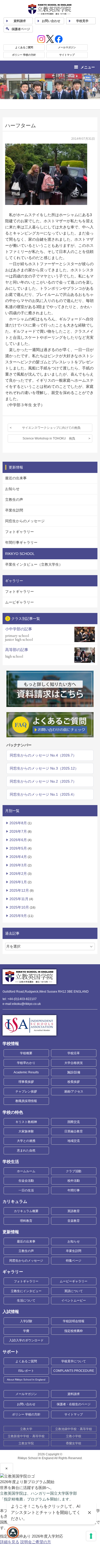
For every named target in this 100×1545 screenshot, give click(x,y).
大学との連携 (26, 1141)
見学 (82, 21)
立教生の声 (14, 499)
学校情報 (11, 1043)
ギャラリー (13, 1272)
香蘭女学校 (73, 1443)
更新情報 (11, 1232)
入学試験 (26, 1321)
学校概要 (26, 1053)
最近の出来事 (16, 478)
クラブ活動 (73, 1171)
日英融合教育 (73, 1131)
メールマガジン (67, 47)
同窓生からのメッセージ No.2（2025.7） (43, 781)
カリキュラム (15, 1201)
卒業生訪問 (14, 510)
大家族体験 (26, 1131)
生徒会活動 (26, 1180)
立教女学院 (26, 1443)
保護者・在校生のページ (74, 1404)
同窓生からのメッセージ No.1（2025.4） (43, 794)
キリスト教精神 (26, 1122)
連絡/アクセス (73, 1091)
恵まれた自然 (26, 1150)
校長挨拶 (73, 1082)
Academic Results (26, 1072)
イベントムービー (73, 1300)
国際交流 (73, 1122)
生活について (26, 1300)
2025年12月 (19, 890)
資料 (20, 21)
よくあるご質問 (24, 47)
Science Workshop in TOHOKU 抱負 (49, 438)
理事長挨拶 (26, 1082)
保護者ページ (21, 29)
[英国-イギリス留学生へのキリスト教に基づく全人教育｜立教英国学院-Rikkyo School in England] (50, 9)
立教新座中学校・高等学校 (26, 1436)
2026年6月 (18, 840)
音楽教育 (73, 1221)
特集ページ (73, 1260)
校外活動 (73, 1180)
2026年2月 (18, 874)
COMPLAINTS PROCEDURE (73, 1371)
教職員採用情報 (26, 1101)
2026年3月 (18, 865)
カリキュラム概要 (26, 1211)
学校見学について (73, 1361)
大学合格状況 (73, 1063)
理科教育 (26, 1221)
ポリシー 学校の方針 (24, 54)
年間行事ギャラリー (21, 542)
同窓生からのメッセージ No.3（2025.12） (44, 768)
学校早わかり (26, 1063)
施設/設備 (73, 1072)
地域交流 (73, 1141)
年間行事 (73, 1190)
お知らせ (12, 489)
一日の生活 (26, 1190)
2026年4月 (18, 857)
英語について (73, 1291)
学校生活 (11, 1161)
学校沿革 (73, 1053)
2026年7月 (18, 831)
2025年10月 (19, 907)
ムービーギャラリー (73, 1281)
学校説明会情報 (73, 1321)
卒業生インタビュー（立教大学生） (34, 564)
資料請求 (73, 1394)
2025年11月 (18, 899)
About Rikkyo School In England (26, 1379)
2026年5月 (18, 848)
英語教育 (73, 1211)
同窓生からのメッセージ (25, 521)
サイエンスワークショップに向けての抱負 (51, 427)
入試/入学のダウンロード (26, 1340)
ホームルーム (26, 1171)
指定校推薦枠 (73, 1331)
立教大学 (26, 1429)
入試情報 (11, 1311)
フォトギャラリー (19, 532)
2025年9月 (18, 916)
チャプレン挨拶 (26, 1091)
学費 (26, 1331)
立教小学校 (73, 1436)
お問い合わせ (51, 21)
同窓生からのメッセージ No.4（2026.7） (43, 755)
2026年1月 (18, 882)
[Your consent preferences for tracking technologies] (91, 1536)
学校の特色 (13, 1112)
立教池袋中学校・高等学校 (73, 1429)
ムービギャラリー (19, 602)
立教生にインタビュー (26, 1291)
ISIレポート (26, 1371)
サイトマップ (67, 54)
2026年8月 (18, 823)
